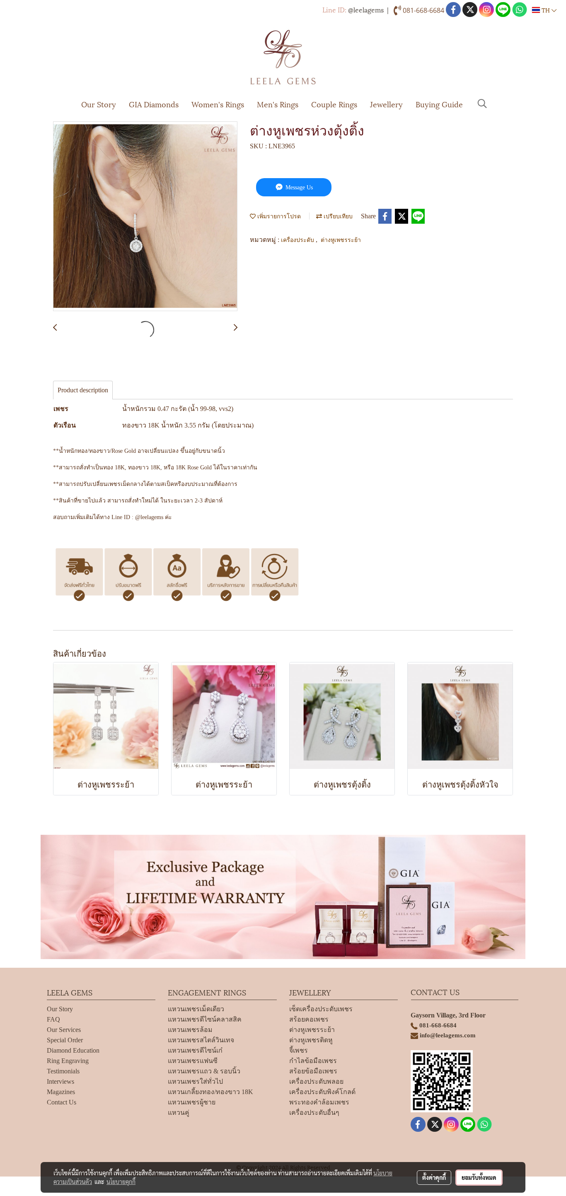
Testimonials (63, 1071)
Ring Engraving (68, 1060)
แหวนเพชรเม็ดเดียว (196, 1008)
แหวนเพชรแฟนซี (193, 1060)
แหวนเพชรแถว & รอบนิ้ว (204, 1071)
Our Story (98, 103)
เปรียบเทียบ (337, 215)
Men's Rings (277, 103)
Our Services (64, 1029)
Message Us (298, 187)
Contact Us (61, 1102)
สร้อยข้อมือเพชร (313, 1071)
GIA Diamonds (154, 103)
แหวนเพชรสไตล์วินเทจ (201, 1040)
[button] (482, 103)
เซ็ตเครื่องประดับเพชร (321, 1008)
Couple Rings (334, 103)
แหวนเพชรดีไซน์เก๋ (195, 1050)
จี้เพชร (298, 1050)
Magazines (61, 1091)
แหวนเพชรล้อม (190, 1029)
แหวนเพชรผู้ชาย (191, 1102)
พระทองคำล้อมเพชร (319, 1102)
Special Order (65, 1040)
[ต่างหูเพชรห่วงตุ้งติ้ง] (145, 217)
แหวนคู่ (178, 1112)
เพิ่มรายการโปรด (278, 215)
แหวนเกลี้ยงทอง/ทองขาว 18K (210, 1091)
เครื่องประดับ (298, 239)
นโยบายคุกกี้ (120, 1181)
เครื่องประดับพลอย (316, 1081)
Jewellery (386, 103)
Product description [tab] (83, 390)
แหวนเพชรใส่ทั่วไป (195, 1081)
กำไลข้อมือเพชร (313, 1060)
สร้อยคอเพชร (309, 1019)
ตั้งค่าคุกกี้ (434, 1177)
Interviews (60, 1081)
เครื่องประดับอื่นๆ (314, 1112)
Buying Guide (439, 103)
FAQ (53, 1019)
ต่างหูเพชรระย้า (341, 239)
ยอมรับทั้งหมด (479, 1177)
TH (545, 9)
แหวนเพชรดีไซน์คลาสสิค (205, 1019)
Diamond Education (73, 1050)
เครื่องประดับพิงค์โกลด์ (322, 1091)
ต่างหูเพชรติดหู (311, 1040)
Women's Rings (217, 103)
